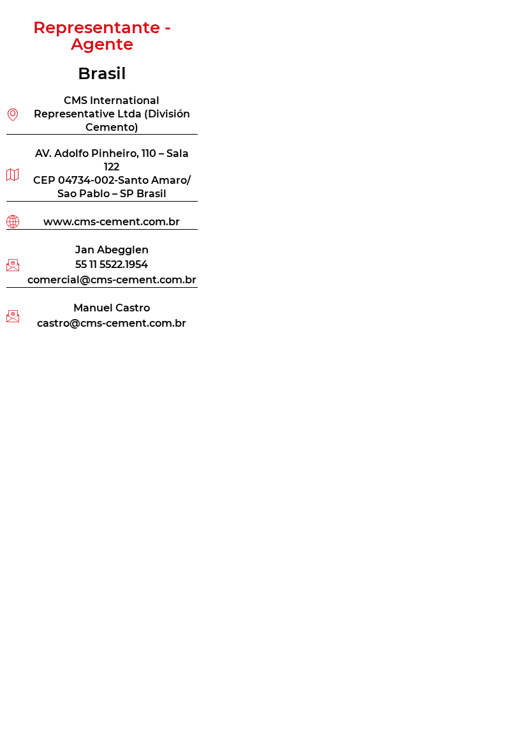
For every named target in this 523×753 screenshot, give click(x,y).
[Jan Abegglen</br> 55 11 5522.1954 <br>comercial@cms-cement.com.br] (12, 264)
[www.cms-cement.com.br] (12, 221)
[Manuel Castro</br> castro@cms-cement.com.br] (12, 315)
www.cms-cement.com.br (111, 221)
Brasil (102, 73)
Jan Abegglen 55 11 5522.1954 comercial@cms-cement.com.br (111, 264)
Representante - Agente (102, 35)
